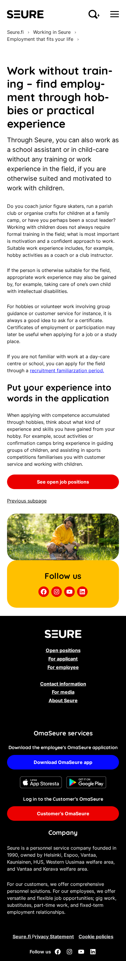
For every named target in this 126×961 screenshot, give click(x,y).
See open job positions (63, 482)
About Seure (63, 700)
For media (63, 692)
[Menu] (114, 14)
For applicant (63, 659)
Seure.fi (15, 32)
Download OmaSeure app (63, 762)
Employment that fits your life (40, 39)
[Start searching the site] (94, 14)
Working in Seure (52, 32)
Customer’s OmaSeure (63, 813)
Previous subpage (27, 501)
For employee (63, 667)
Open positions (63, 650)
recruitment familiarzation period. (67, 370)
